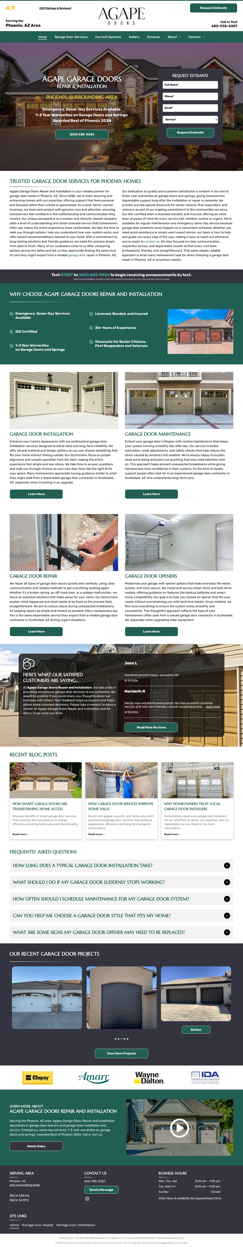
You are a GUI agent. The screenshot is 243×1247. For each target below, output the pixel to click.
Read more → (21, 834)
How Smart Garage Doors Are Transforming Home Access (40, 806)
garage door (77, 255)
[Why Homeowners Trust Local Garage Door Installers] (197, 780)
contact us (151, 241)
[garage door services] (46, 780)
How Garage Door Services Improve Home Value (120, 806)
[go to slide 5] (127, 1039)
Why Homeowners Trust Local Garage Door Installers (192, 806)
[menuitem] (43, 36)
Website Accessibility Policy (170, 1238)
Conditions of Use (116, 1238)
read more (213, 706)
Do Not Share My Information (91, 1238)
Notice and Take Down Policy (141, 1238)
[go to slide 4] (124, 1039)
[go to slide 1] (115, 1039)
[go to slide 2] (118, 1039)
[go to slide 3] (121, 1039)
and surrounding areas (25, 1185)
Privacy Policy (66, 1238)
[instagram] (87, 1199)
